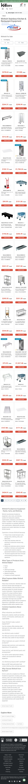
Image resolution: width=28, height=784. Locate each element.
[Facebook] (9, 781)
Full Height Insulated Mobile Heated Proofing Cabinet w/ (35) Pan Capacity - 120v (21, 161)
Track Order (8, 767)
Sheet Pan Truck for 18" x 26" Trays (6, 451)
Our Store (21, 767)
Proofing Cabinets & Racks (8, 724)
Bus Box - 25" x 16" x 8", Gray (21, 62)
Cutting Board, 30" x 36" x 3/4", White (20, 419)
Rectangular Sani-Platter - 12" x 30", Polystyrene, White (7, 419)
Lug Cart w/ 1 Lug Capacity (20, 386)
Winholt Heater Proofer (7, 706)
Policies (21, 757)
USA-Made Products (8, 763)
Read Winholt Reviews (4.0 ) (8, 24)
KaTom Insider (21, 769)
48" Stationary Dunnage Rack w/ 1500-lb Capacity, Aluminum (6, 355)
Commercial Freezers (7, 720)
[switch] (2, 39)
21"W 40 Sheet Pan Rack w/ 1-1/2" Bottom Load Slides (6, 322)
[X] (12, 781)
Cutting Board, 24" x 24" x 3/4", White (6, 160)
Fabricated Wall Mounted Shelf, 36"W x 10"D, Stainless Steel (7, 128)
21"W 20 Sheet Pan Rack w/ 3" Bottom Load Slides (6, 63)
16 (22, 500)
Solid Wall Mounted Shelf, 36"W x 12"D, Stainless (20, 257)
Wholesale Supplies (7, 759)
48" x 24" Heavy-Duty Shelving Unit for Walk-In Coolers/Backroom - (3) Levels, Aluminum (6, 485)
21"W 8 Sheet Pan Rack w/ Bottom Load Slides (20, 128)
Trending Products (8, 765)
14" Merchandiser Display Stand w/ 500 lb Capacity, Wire (6, 387)
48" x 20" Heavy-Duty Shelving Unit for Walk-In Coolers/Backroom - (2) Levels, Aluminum (6, 291)
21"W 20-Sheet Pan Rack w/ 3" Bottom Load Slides (21, 96)
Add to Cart (7, 76)
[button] (21, 5)
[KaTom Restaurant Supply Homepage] (6, 5)
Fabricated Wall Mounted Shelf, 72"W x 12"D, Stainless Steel (21, 452)
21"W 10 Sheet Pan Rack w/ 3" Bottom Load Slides (21, 290)
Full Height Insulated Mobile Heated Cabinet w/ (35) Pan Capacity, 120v (21, 355)
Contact (21, 765)
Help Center (21, 754)
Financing (8, 771)
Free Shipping (7, 39)
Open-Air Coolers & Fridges (8, 716)
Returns (8, 769)
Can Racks (19, 724)
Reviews (21, 771)
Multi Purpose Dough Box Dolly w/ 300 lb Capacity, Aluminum (20, 193)
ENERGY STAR (8, 761)
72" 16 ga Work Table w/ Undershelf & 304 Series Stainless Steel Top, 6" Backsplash (20, 323)
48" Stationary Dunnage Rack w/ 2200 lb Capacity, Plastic (6, 225)
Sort (8, 42)
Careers (21, 763)
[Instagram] (17, 781)
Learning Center (21, 759)
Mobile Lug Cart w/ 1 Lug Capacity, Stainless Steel (20, 225)
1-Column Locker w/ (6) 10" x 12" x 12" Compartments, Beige (6, 96)
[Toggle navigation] (2, 8)
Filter (22, 42)
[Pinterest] (14, 781)
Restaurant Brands (8, 757)
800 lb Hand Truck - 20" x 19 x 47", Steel (7, 193)
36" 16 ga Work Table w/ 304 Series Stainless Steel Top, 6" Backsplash (20, 484)
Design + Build (8, 754)
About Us (21, 761)
